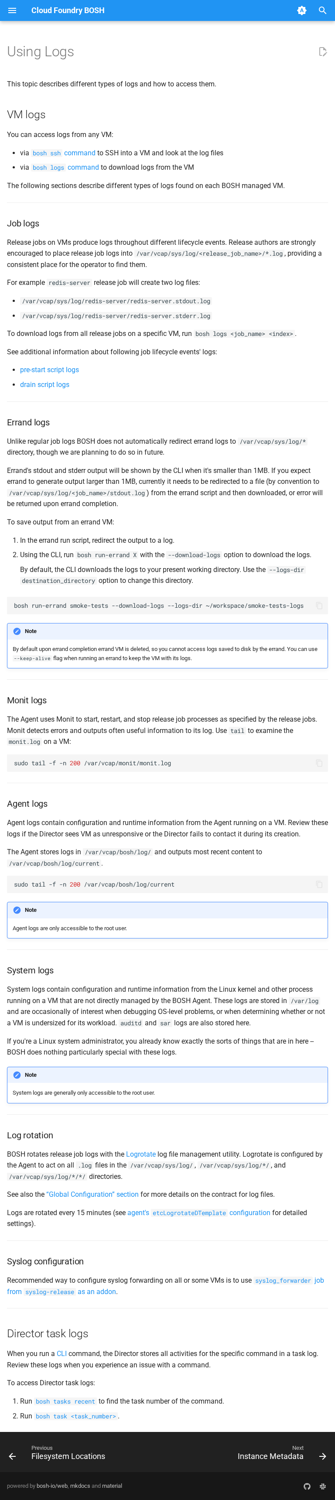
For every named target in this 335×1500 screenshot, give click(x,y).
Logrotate (141, 1154)
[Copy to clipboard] (319, 605)
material (112, 1486)
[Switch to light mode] (302, 10)
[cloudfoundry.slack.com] (323, 1486)
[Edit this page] (323, 52)
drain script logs (44, 384)
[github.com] (307, 1486)
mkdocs (80, 1486)
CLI (62, 1353)
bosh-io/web (52, 1486)
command (64, 153)
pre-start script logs (49, 370)
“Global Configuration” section (92, 1194)
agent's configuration (198, 1213)
